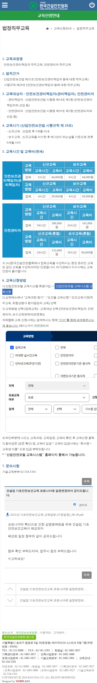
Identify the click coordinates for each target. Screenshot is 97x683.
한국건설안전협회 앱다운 (19, 636)
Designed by (16, 681)
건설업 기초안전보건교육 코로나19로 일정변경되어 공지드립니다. (56, 589)
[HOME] (47, 29)
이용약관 (45, 632)
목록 (87, 481)
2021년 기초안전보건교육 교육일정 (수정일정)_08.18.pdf (46, 514)
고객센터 (58, 632)
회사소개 (7, 632)
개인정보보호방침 (26, 632)
